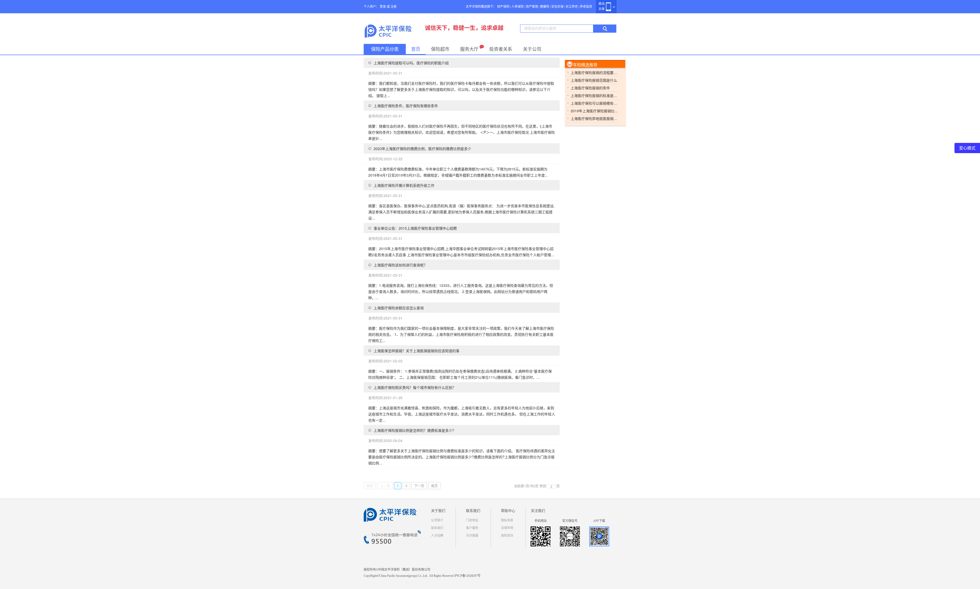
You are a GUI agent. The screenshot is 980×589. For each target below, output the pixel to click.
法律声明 (507, 528)
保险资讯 (507, 535)
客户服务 (472, 528)
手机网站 (540, 521)
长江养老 (572, 6)
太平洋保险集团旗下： (481, 6)
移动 (601, 4)
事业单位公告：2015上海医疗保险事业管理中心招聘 (415, 228)
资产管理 (532, 6)
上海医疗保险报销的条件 (590, 87)
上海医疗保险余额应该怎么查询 (399, 307)
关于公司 (532, 49)
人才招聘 (437, 535)
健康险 (544, 6)
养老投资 (586, 6)
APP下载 (599, 521)
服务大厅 (469, 49)
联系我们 (437, 528)
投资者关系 (500, 49)
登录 (383, 6)
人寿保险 (517, 6)
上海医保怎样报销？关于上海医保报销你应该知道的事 (416, 350)
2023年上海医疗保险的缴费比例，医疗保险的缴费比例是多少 (422, 148)
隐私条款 (507, 520)
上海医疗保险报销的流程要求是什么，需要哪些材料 (595, 72)
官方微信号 (570, 521)
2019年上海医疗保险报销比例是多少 (595, 110)
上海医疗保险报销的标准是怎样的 (595, 95)
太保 (601, 9)
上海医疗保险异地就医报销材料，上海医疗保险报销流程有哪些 (595, 118)
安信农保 (557, 6)
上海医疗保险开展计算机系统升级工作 (404, 185)
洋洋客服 (472, 535)
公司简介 (437, 520)
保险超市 (440, 49)
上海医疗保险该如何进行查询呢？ (400, 264)
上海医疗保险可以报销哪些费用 (595, 103)
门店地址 (472, 520)
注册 (393, 6)
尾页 (434, 485)
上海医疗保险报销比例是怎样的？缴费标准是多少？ (415, 430)
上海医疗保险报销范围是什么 (594, 80)
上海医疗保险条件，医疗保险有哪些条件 (406, 105)
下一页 (419, 485)
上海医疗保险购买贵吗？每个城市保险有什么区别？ (415, 387)
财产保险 (503, 6)
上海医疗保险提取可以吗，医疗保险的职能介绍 (411, 62)
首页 (415, 49)
